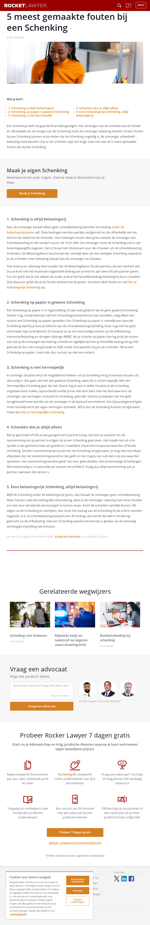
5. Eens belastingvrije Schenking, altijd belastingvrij (102, 113)
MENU (141, 5)
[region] (49, 895)
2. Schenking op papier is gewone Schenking (38, 112)
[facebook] (131, 878)
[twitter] (116, 878)
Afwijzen (78, 890)
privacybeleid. (18, 914)
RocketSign (66, 774)
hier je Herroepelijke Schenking (42, 412)
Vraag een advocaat (67, 537)
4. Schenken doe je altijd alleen (97, 108)
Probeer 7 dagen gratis (75, 832)
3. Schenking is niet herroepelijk (30, 115)
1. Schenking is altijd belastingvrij (31, 108)
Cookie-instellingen (78, 901)
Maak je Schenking (32, 193)
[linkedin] (124, 878)
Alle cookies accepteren (78, 880)
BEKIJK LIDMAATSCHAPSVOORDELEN (75, 843)
